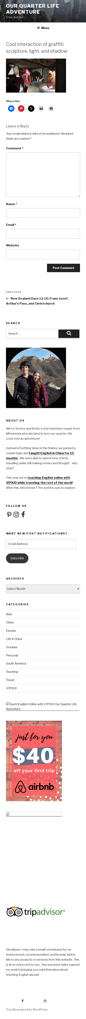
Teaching (12, 672)
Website (12, 245)
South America (16, 663)
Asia (9, 614)
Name (11, 204)
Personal (12, 655)
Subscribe (17, 558)
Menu (45, 28)
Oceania (11, 647)
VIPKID (11, 688)
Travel (10, 680)
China (9, 622)
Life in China (14, 639)
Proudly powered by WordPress (27, 1009)
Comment (14, 148)
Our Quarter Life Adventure (32, 9)
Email (11, 225)
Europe (11, 630)
